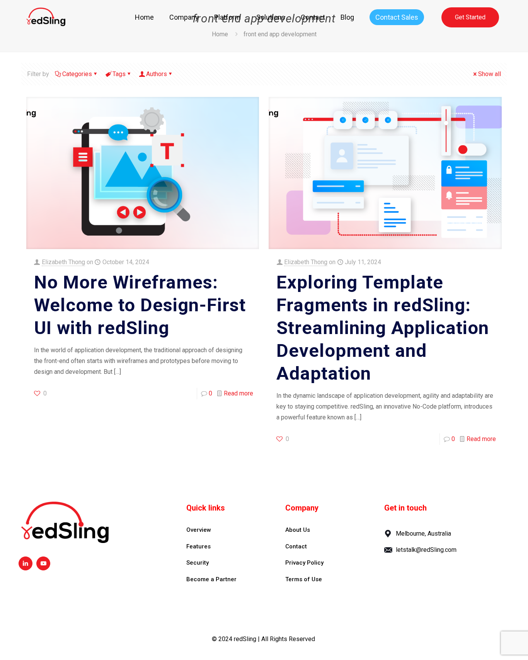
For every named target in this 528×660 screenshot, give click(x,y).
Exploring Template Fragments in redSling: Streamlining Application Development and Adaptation (382, 327)
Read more (238, 393)
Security (197, 562)
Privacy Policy (304, 562)
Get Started (470, 17)
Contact (296, 546)
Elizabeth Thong (63, 262)
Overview (198, 529)
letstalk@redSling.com (426, 549)
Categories (77, 74)
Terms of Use (303, 579)
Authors (156, 74)
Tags (119, 74)
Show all (489, 74)
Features (198, 546)
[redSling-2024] (45, 17)
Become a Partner (211, 579)
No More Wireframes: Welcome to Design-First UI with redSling (140, 304)
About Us (297, 529)
